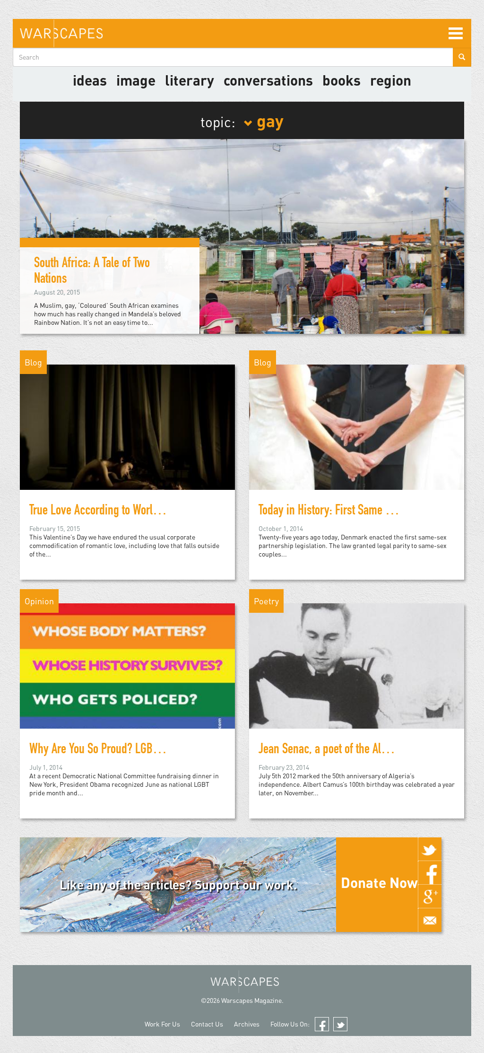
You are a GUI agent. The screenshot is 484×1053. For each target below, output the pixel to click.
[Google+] (429, 896)
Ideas (90, 79)
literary (189, 79)
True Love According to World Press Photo (121, 512)
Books (341, 79)
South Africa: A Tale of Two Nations (92, 272)
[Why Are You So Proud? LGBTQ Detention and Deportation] (127, 682)
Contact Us (207, 1024)
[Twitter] (429, 849)
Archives (246, 1024)
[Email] (429, 920)
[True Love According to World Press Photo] (127, 443)
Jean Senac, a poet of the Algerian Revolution (359, 750)
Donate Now (379, 882)
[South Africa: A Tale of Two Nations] (242, 236)
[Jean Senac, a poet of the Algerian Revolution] (356, 682)
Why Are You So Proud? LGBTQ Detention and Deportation (155, 750)
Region (390, 79)
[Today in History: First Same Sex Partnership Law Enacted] (356, 443)
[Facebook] (429, 873)
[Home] (61, 33)
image (136, 79)
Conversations (268, 79)
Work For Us (162, 1024)
